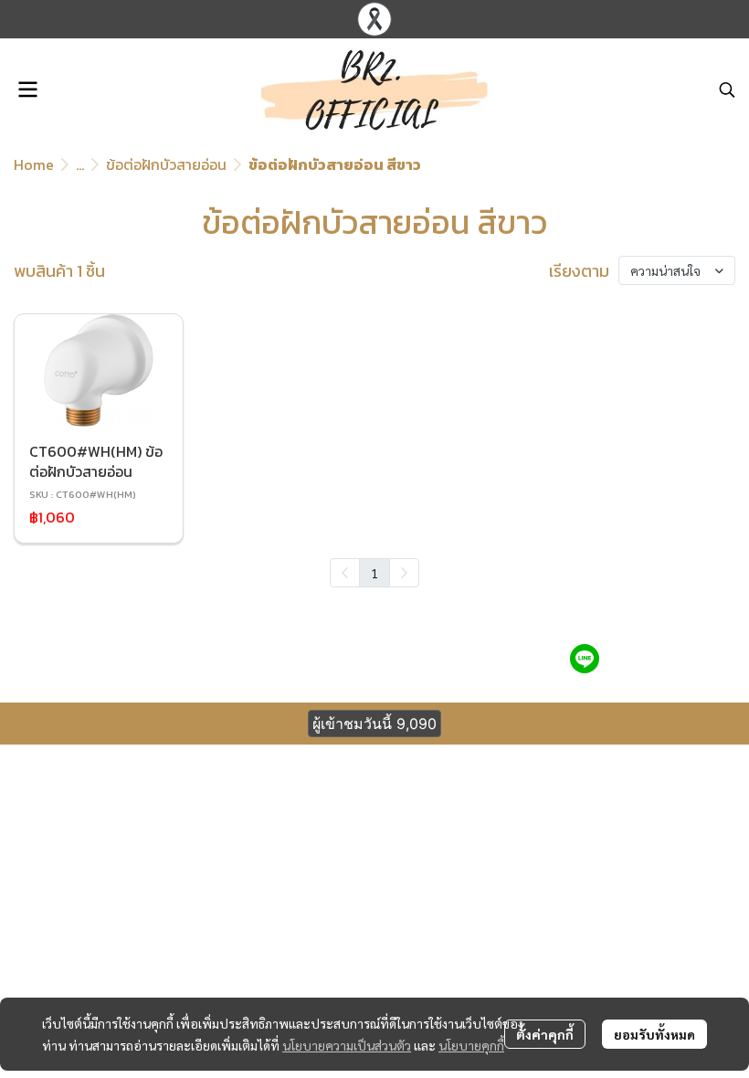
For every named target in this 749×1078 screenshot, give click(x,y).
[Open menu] (27, 89)
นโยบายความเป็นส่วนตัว (346, 1045)
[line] (584, 658)
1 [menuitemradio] (374, 573)
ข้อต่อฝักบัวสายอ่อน (166, 164)
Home (34, 164)
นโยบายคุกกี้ (471, 1045)
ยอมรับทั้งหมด (654, 1034)
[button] (727, 89)
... (80, 164)
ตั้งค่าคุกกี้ (545, 1034)
